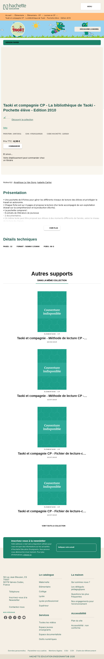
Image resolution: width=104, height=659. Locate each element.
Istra (5, 128)
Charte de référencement (86, 651)
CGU (66, 651)
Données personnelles (17, 651)
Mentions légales (55, 651)
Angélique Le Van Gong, (25, 182)
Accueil (8, 15)
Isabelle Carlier (44, 182)
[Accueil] (14, 6)
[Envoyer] (93, 547)
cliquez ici (27, 555)
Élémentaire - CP (34, 15)
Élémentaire (19, 15)
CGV (72, 651)
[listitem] (5, 617)
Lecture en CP (49, 15)
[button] (87, 29)
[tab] (52, 280)
